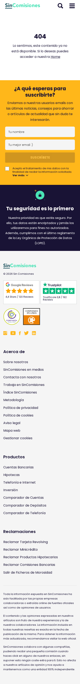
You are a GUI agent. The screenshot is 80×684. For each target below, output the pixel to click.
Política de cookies (18, 415)
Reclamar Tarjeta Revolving (25, 542)
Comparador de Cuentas (23, 497)
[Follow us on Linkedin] (34, 333)
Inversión (10, 490)
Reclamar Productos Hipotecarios (30, 557)
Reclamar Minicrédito (20, 549)
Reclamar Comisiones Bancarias (29, 564)
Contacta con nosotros (22, 377)
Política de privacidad (20, 407)
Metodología (13, 400)
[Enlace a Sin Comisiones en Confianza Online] (40, 316)
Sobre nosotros (15, 362)
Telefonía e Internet (19, 482)
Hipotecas (11, 474)
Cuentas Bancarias (18, 467)
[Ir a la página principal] (22, 6)
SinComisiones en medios (23, 369)
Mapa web (11, 430)
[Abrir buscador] (60, 6)
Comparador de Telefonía (24, 513)
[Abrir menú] (72, 6)
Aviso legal (11, 423)
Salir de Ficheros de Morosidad (27, 572)
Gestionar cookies (17, 438)
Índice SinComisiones (20, 392)
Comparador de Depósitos (24, 505)
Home (55, 56)
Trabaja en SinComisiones (24, 384)
